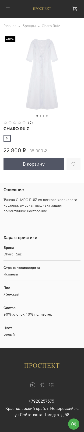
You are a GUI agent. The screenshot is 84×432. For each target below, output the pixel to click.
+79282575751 (42, 401)
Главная (10, 25)
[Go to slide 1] (37, 116)
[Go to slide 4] (47, 116)
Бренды (29, 25)
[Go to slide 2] (40, 116)
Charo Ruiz (51, 25)
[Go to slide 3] (43, 116)
